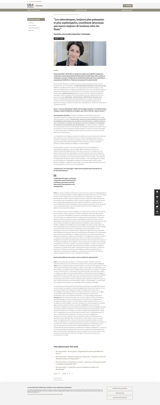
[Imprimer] (59, 374)
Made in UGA (31, 30)
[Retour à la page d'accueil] (30, 6)
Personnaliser (120, 393)
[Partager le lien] (72, 374)
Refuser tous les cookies (120, 397)
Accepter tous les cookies (119, 388)
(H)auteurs (31, 22)
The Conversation (32, 25)
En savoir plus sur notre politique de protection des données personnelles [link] (45, 394)
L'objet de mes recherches (34, 27)
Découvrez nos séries (34, 19)
